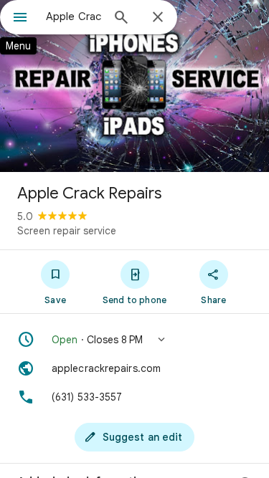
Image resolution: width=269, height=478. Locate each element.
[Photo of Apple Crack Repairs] (134, 86)
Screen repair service (66, 230)
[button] (134, 339)
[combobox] (73, 16)
